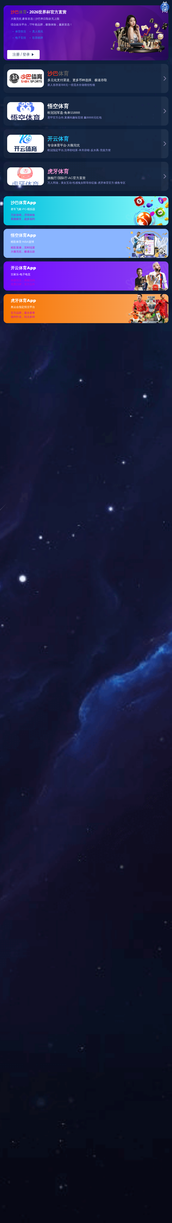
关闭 (165, 7)
